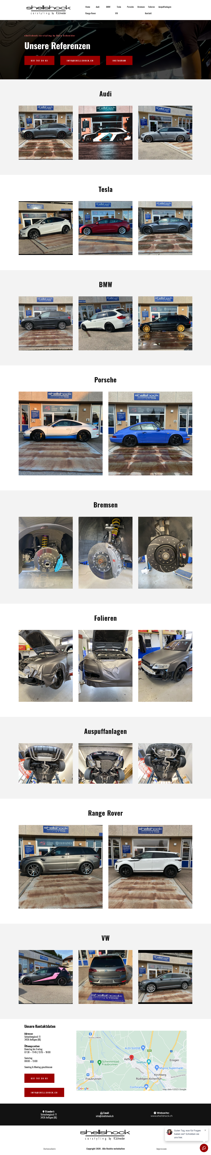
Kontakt (148, 13)
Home (87, 6)
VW (116, 13)
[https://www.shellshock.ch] (49, 10)
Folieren (151, 6)
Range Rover (90, 13)
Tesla (119, 6)
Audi (97, 6)
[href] (131, 1061)
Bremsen (141, 6)
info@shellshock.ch (105, 1116)
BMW (108, 6)
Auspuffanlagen (164, 6)
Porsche (130, 6)
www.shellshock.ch (162, 1116)
